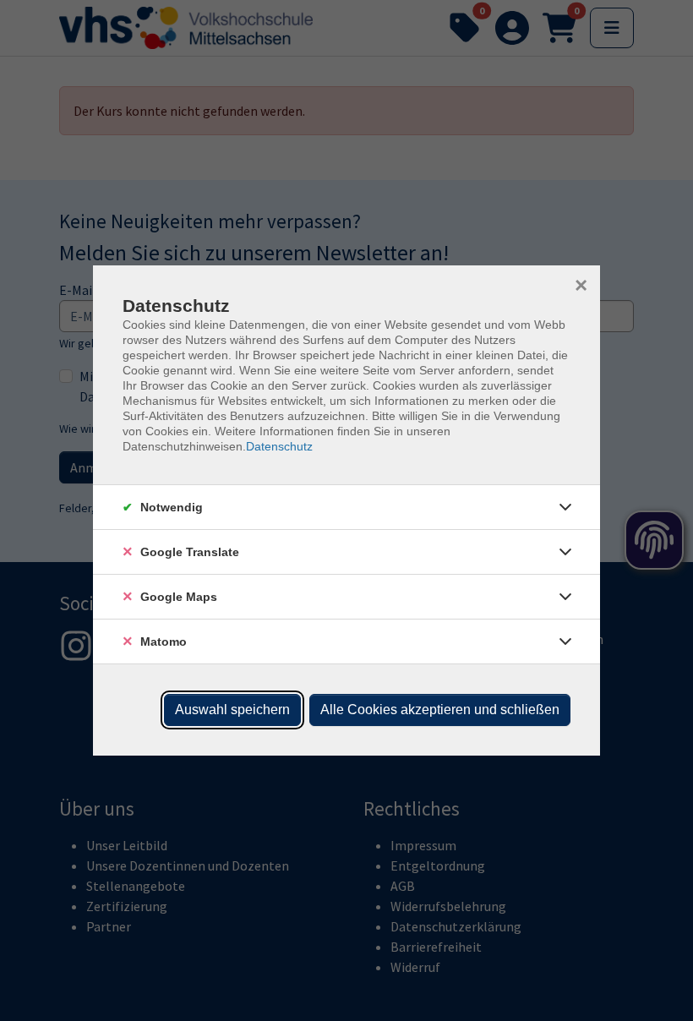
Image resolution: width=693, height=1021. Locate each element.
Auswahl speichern (232, 709)
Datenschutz (279, 446)
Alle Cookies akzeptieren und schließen (439, 709)
